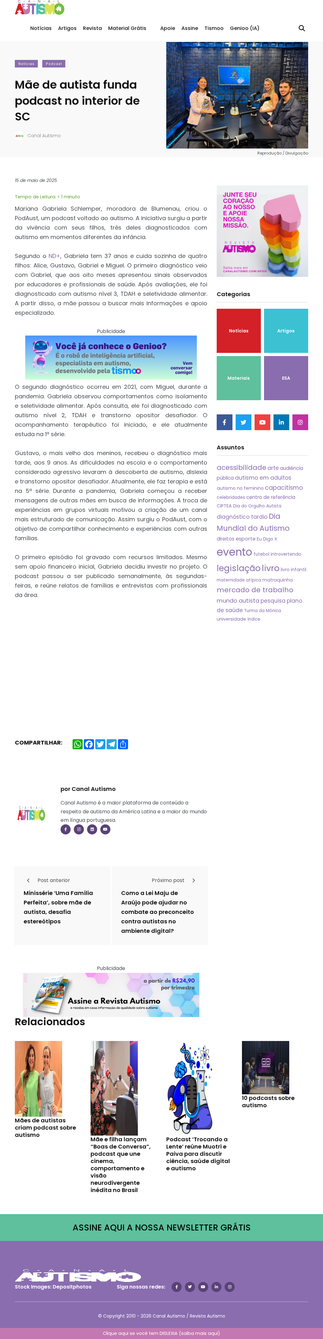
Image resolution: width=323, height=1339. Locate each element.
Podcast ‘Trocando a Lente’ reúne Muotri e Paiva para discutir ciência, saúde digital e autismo (198, 1153)
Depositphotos (72, 1286)
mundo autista (238, 601)
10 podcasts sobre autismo (268, 1101)
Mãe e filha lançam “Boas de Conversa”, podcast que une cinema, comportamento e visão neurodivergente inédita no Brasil (121, 1164)
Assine (189, 28)
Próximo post (169, 880)
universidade (231, 619)
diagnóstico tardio (242, 517)
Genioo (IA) (245, 28)
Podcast (54, 64)
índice (253, 619)
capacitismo (284, 487)
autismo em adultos (263, 478)
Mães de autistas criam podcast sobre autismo (45, 1127)
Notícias (41, 28)
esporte (245, 538)
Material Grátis (127, 28)
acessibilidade (241, 467)
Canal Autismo (44, 135)
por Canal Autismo (88, 789)
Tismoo (214, 28)
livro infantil (293, 569)
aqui (213, 1333)
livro (270, 568)
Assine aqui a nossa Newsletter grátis (162, 1227)
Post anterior (53, 880)
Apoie (167, 28)
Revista (92, 28)
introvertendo (286, 554)
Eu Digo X (267, 539)
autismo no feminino (240, 488)
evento (234, 552)
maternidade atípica (239, 580)
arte (273, 468)
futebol (261, 554)
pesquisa (273, 601)
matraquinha (277, 580)
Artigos (67, 28)
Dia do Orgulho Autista (257, 506)
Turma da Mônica (262, 611)
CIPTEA (224, 506)
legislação (239, 568)
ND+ (54, 256)
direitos (225, 538)
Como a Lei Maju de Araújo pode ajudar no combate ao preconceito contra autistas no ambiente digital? (157, 912)
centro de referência (270, 497)
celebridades (231, 497)
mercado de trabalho (255, 590)
